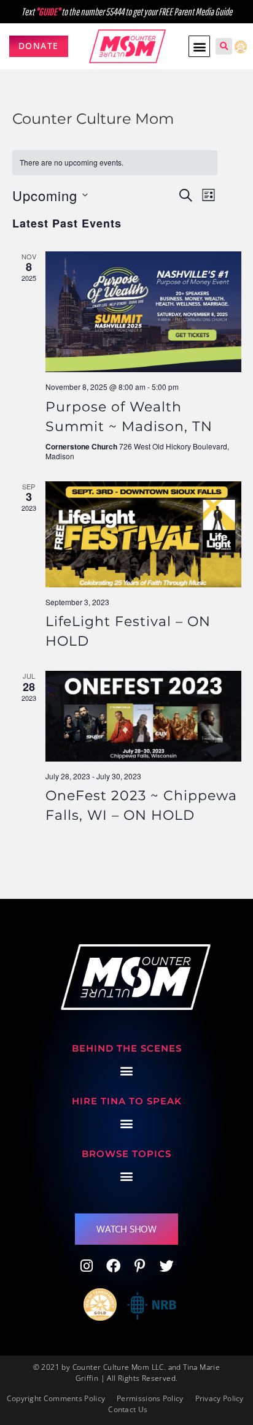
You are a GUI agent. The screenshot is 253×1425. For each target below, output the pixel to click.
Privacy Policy (219, 1398)
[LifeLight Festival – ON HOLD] (143, 534)
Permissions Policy (150, 1398)
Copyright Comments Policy (56, 1398)
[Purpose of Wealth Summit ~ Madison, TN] (143, 311)
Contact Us (127, 1409)
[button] (199, 46)
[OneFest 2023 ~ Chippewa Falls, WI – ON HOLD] (143, 716)
